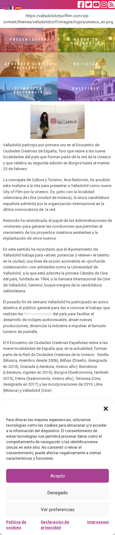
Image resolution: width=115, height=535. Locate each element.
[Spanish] (18, 7)
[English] (7, 7)
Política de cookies (16, 525)
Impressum (98, 522)
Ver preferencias (58, 509)
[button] (106, 408)
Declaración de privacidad (55, 525)
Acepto (57, 476)
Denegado (58, 493)
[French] (13, 7)
